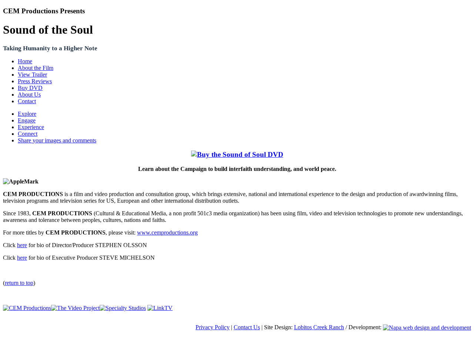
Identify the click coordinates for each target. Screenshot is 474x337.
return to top (19, 283)
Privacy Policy (213, 327)
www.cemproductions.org (167, 232)
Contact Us (247, 327)
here (22, 245)
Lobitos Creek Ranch (319, 327)
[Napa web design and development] (427, 327)
